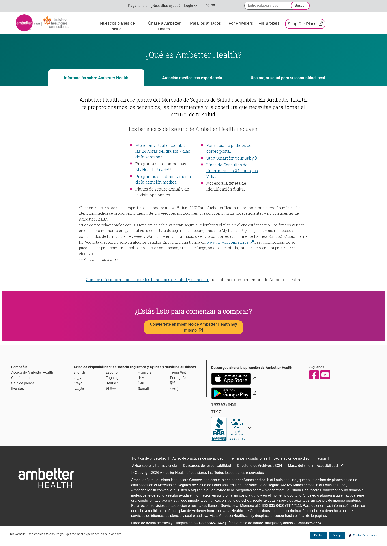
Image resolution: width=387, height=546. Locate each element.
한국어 (111, 388)
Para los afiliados (206, 23)
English (79, 372)
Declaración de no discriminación (299, 458)
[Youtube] (324, 374)
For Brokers (269, 23)
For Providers (241, 23)
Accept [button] (337, 535)
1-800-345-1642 (211, 523)
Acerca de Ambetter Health (32, 372)
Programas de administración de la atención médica (163, 179)
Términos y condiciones (248, 458)
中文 (141, 378)
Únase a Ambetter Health (164, 26)
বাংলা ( (174, 388)
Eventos (17, 388)
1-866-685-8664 (308, 523)
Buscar (300, 5)
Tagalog (112, 378)
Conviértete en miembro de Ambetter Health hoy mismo (193, 327)
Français (144, 372)
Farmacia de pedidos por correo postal (229, 148)
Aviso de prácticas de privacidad (198, 458)
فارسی (78, 388)
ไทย (141, 383)
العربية (78, 378)
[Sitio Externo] (231, 429)
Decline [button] (319, 535)
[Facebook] (313, 374)
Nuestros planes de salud (117, 26)
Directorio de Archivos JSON (259, 465)
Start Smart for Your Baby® (231, 158)
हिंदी (172, 383)
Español (112, 372)
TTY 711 (218, 412)
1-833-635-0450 (223, 404)
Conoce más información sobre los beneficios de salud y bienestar (147, 279)
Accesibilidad (328, 465)
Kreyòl (78, 383)
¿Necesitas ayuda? (166, 6)
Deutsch (112, 383)
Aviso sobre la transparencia (154, 465)
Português (178, 378)
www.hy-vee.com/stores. (230, 241)
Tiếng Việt (178, 372)
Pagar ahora (138, 6)
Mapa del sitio (299, 465)
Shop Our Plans (306, 23)
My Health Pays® (151, 169)
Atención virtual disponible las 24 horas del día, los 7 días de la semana (162, 151)
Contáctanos (21, 378)
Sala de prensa (23, 383)
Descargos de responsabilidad (207, 465)
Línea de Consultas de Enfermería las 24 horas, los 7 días (232, 170)
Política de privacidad (149, 458)
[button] (362, 535)
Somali (143, 388)
